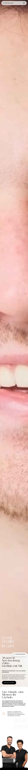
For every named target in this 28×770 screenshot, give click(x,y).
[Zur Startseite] (8, 3)
